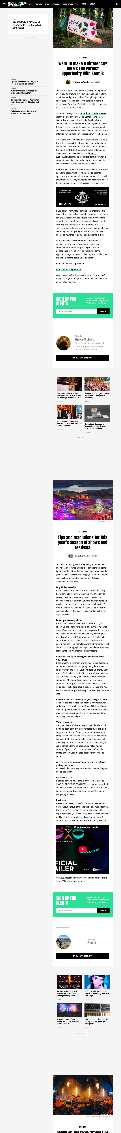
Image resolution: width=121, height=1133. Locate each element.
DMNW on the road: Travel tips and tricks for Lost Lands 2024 (24, 92)
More (84, 4)
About (92, 4)
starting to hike (72, 703)
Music (31, 4)
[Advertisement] (28, 54)
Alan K (80, 556)
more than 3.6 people (93, 113)
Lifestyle (15, 19)
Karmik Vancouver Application (70, 263)
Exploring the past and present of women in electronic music (23, 112)
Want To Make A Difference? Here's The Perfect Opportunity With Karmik (28, 25)
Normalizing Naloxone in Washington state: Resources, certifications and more (25, 102)
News (47, 4)
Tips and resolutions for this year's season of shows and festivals (24, 83)
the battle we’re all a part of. (83, 258)
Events (39, 4)
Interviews (56, 4)
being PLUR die (66, 787)
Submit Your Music (70, 4)
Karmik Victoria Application (69, 269)
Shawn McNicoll (81, 82)
